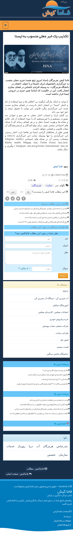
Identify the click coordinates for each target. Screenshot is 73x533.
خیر (13, 192)
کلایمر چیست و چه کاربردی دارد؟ (55, 370)
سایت (49, 185)
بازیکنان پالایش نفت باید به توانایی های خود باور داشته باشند (43, 213)
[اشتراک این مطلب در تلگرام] (12, 198)
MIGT (65, 291)
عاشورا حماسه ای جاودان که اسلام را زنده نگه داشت (48, 375)
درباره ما (67, 516)
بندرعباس (62, 446)
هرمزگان (36, 185)
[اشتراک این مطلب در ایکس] (18, 198)
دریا (31, 446)
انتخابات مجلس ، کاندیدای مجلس (53, 312)
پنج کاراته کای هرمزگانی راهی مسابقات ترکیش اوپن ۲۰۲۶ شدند (42, 222)
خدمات (10, 446)
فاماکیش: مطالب (35, 469)
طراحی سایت (62, 333)
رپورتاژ (21, 446)
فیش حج (64, 340)
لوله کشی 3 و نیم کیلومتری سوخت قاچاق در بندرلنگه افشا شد (44, 404)
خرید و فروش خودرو (59, 319)
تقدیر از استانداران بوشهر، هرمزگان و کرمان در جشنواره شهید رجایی (40, 208)
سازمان (63, 454)
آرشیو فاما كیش (64, 525)
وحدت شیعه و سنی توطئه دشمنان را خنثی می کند (48, 400)
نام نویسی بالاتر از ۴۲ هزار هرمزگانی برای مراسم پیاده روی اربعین (42, 384)
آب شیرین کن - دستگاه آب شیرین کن (51, 298)
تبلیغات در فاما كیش (62, 521)
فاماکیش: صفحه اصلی (17, 474)
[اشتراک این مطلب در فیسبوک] (23, 198)
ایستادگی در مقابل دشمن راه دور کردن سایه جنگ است (46, 217)
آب (38, 446)
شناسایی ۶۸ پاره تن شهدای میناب (54, 379)
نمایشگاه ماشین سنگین (57, 354)
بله (28, 192)
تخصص (51, 454)
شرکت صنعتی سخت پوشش (55, 326)
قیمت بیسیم (62, 347)
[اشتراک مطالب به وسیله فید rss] (7, 198)
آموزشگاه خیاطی (60, 305)
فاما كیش (58, 166)
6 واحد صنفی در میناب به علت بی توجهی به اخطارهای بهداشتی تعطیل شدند (39, 413)
